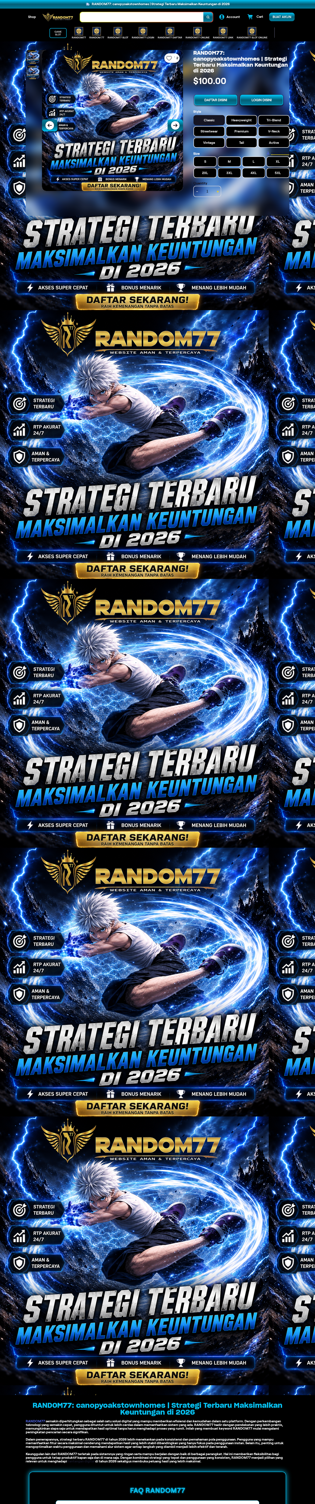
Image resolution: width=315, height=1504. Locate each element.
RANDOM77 (35, 1421)
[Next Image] (175, 125)
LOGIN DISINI (262, 100)
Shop (32, 17)
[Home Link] (58, 17)
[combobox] (142, 17)
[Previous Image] (49, 125)
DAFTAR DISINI (215, 100)
